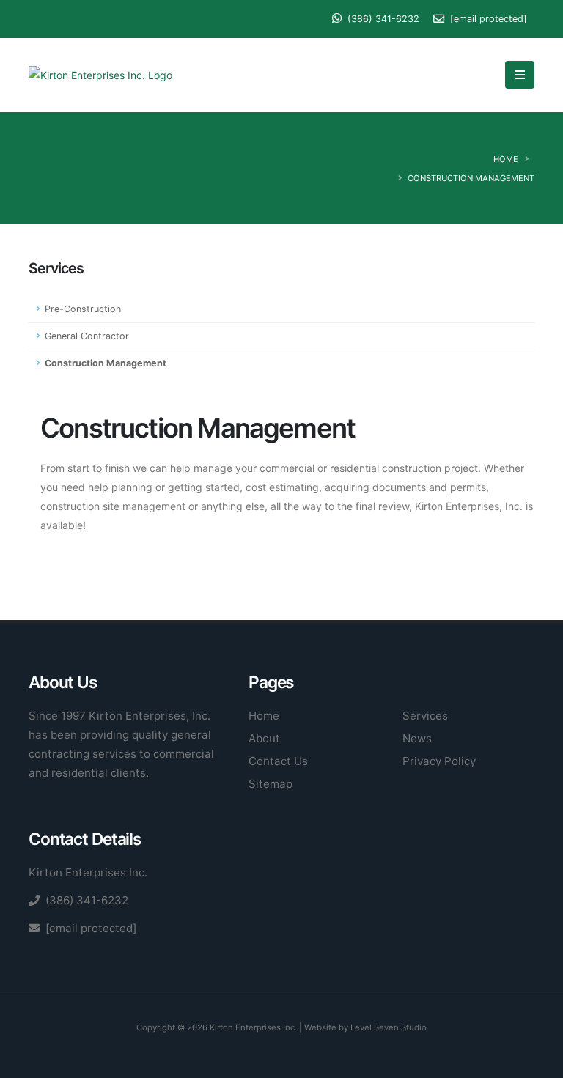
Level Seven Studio (388, 1027)
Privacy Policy (439, 761)
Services (425, 716)
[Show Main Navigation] (519, 75)
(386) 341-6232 (382, 18)
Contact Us (278, 761)
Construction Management (105, 363)
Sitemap (270, 784)
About (264, 738)
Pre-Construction (83, 308)
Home (505, 159)
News (417, 738)
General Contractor (87, 336)
